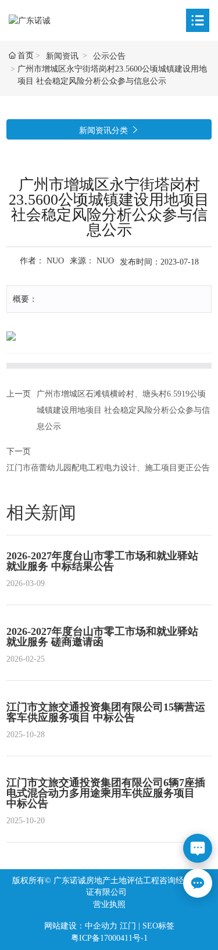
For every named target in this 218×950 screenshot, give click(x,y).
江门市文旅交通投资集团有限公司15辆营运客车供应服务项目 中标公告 (105, 712)
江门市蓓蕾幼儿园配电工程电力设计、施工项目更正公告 (108, 467)
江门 (128, 926)
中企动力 (101, 926)
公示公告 (109, 56)
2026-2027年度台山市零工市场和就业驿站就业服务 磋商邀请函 (102, 637)
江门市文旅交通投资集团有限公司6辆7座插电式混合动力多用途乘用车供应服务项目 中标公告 (105, 793)
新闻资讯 (62, 56)
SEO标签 (158, 926)
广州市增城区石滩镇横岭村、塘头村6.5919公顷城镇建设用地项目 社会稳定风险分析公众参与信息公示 (123, 410)
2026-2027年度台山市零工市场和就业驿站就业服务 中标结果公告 (102, 561)
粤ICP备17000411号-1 (109, 938)
